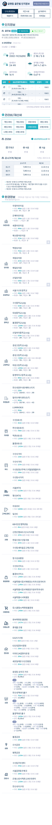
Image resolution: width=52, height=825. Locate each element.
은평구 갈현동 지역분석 (11, 37)
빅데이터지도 (25, 31)
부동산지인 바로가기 (41, 3)
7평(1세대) (8, 122)
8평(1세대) (44, 122)
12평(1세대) (8, 132)
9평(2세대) (20, 127)
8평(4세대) (32, 122)
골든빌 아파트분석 (29, 37)
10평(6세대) (32, 127)
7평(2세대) (20, 122)
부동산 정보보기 (39, 31)
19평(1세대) (20, 132)
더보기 (48, 242)
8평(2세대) (8, 127)
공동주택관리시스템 (40, 139)
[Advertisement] (26, 805)
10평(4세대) (44, 127)
